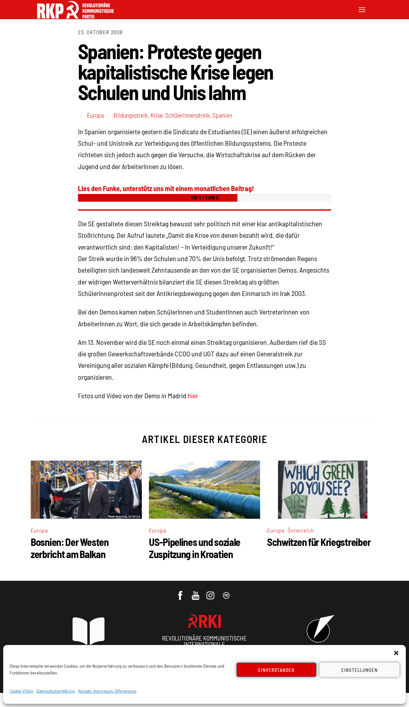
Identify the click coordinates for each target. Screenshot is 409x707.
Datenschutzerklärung (55, 691)
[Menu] (362, 9)
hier (193, 395)
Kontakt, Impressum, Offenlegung (107, 691)
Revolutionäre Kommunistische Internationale (204, 641)
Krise (156, 115)
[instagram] (211, 592)
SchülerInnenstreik (187, 115)
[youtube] (196, 592)
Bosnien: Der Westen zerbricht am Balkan (70, 548)
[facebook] (181, 592)
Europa (95, 115)
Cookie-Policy (21, 691)
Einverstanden (276, 670)
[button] (396, 653)
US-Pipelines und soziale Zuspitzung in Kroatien (194, 548)
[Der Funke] (75, 16)
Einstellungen (359, 670)
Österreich (301, 530)
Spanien (222, 115)
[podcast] (227, 592)
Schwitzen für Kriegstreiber (318, 542)
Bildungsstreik (131, 115)
